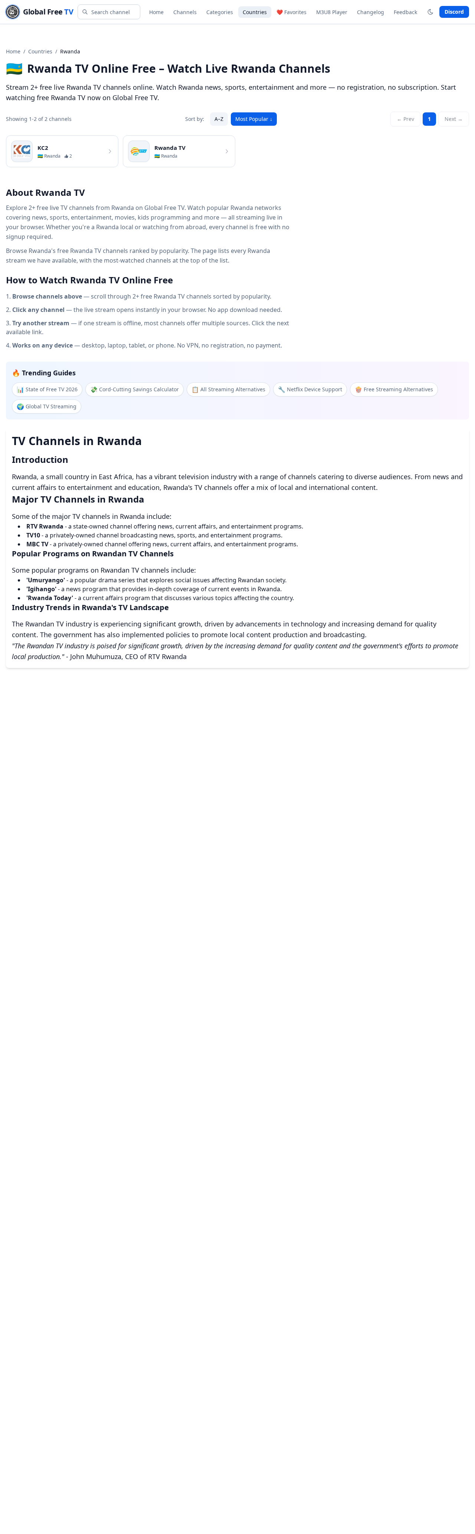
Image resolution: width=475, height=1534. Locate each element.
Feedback (405, 12)
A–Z (218, 118)
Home (156, 12)
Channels (185, 12)
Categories (219, 12)
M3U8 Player (331, 12)
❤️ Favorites (291, 12)
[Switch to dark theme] (430, 12)
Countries (255, 12)
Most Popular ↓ (253, 118)
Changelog (370, 12)
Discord (454, 11)
